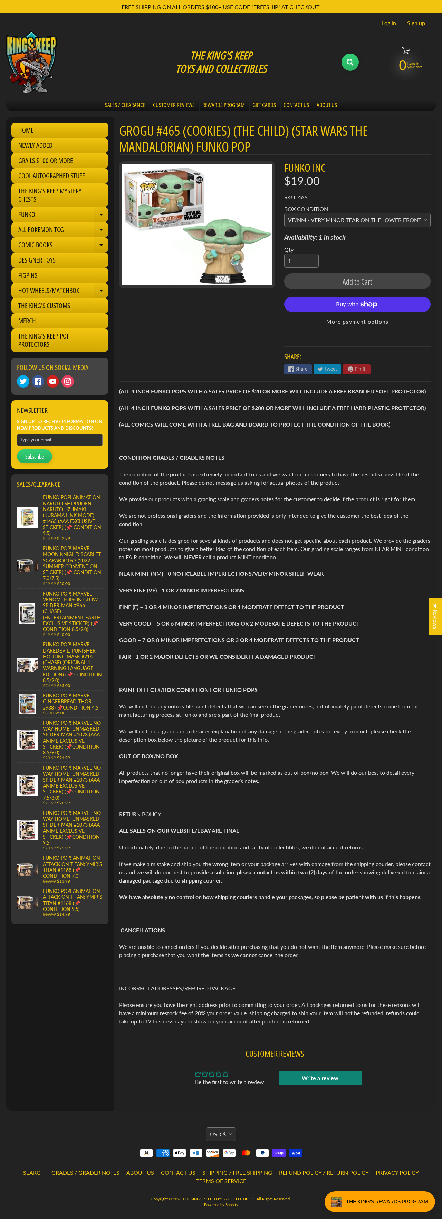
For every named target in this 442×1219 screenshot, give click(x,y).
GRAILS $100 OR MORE (45, 160)
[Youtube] (53, 381)
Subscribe (34, 456)
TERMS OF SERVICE (221, 1181)
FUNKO (63, 216)
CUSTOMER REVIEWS (174, 105)
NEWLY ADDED (35, 145)
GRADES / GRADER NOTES (85, 1172)
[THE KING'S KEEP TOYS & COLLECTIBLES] (31, 62)
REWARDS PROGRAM (223, 105)
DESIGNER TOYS (37, 260)
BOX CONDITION (306, 209)
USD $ (218, 1134)
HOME (25, 130)
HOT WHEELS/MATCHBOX (63, 292)
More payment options (357, 321)
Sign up (416, 23)
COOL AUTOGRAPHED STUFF (51, 175)
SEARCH (34, 1172)
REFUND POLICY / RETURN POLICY (324, 1172)
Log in (389, 23)
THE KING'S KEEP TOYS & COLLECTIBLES (218, 1199)
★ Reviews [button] (435, 616)
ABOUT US (327, 105)
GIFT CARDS (264, 105)
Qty (289, 249)
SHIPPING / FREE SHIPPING (237, 1172)
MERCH (27, 320)
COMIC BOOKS (63, 246)
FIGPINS (27, 275)
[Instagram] (67, 381)
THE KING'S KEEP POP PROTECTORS (44, 340)
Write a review (320, 1078)
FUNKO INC (305, 167)
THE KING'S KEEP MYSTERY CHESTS (49, 195)
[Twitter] (23, 381)
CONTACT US (296, 105)
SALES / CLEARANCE (125, 105)
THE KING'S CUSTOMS (44, 305)
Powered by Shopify (221, 1204)
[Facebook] (38, 381)
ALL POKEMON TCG (63, 231)
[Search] (350, 62)
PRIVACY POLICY (397, 1172)
